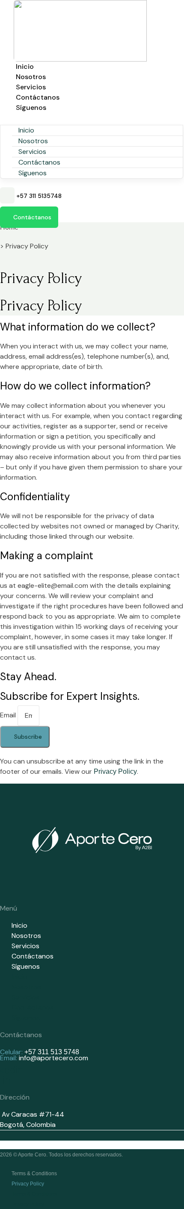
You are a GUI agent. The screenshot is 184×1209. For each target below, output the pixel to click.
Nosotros (31, 76)
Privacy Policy (115, 771)
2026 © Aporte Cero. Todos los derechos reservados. (61, 1155)
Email (9, 715)
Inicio (25, 66)
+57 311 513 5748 (51, 1052)
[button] (91, 118)
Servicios (31, 87)
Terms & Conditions (34, 1174)
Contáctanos (37, 97)
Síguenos (31, 107)
